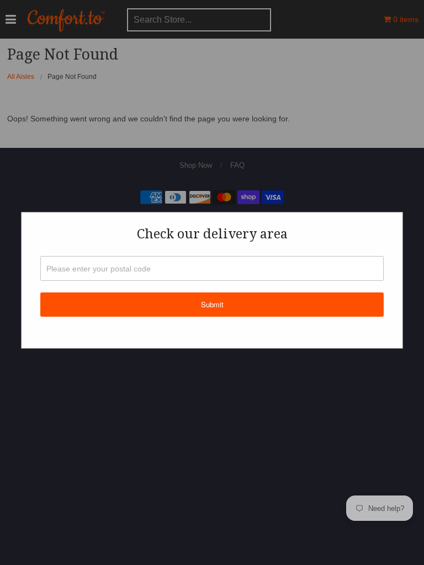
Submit (212, 304)
